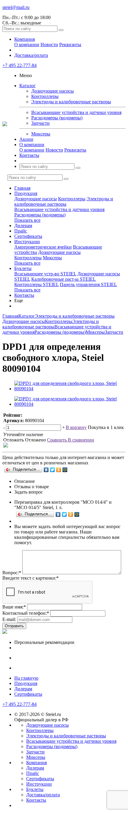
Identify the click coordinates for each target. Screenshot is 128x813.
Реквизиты (70, 44)
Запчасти (40, 123)
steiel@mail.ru (15, 7)
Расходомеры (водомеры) (56, 117)
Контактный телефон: (25, 613)
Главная (22, 188)
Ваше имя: (14, 606)
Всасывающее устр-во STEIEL (45, 273)
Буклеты (23, 268)
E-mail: (9, 619)
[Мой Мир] (65, 470)
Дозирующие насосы (52, 90)
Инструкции (27, 241)
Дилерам (23, 225)
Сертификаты (28, 236)
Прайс (20, 230)
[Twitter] (52, 470)
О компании (26, 44)
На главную (26, 678)
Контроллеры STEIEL (36, 284)
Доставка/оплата (31, 55)
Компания (24, 39)
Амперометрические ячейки (43, 246)
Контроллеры (45, 96)
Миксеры (40, 133)
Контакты (29, 155)
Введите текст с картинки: (30, 578)
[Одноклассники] (59, 470)
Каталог (27, 85)
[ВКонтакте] (46, 470)
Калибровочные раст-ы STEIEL (63, 279)
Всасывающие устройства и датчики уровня (76, 112)
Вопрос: (11, 572)
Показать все (27, 220)
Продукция (25, 193)
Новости (49, 44)
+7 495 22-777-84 (19, 65)
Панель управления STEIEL (88, 284)
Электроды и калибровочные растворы (71, 101)
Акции (26, 139)
